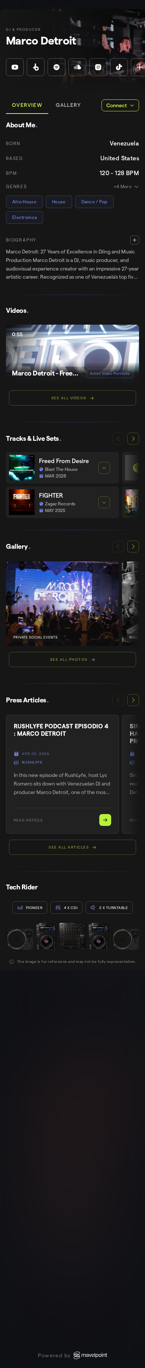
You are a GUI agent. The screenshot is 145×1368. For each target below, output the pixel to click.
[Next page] (133, 438)
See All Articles (69, 847)
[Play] (72, 355)
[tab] (27, 105)
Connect (116, 105)
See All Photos (69, 659)
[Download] (129, 335)
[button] (72, 258)
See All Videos (69, 398)
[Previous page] (118, 438)
